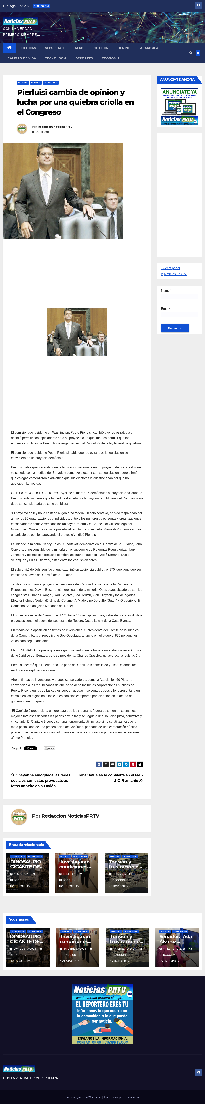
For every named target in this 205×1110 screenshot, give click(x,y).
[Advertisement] (77, 271)
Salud (78, 48)
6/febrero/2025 (75, 948)
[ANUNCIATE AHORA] (179, 106)
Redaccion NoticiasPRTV (55, 127)
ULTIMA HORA (51, 83)
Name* (166, 290)
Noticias (28, 48)
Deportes (84, 58)
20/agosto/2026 (25, 948)
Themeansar (132, 1097)
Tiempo (123, 48)
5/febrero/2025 (125, 948)
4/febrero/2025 (175, 948)
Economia (111, 58)
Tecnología (56, 58)
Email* (165, 308)
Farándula (148, 48)
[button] (190, 53)
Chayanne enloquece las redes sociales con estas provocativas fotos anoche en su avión (41, 780)
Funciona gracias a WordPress (84, 1097)
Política (100, 48)
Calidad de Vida (21, 58)
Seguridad (54, 48)
